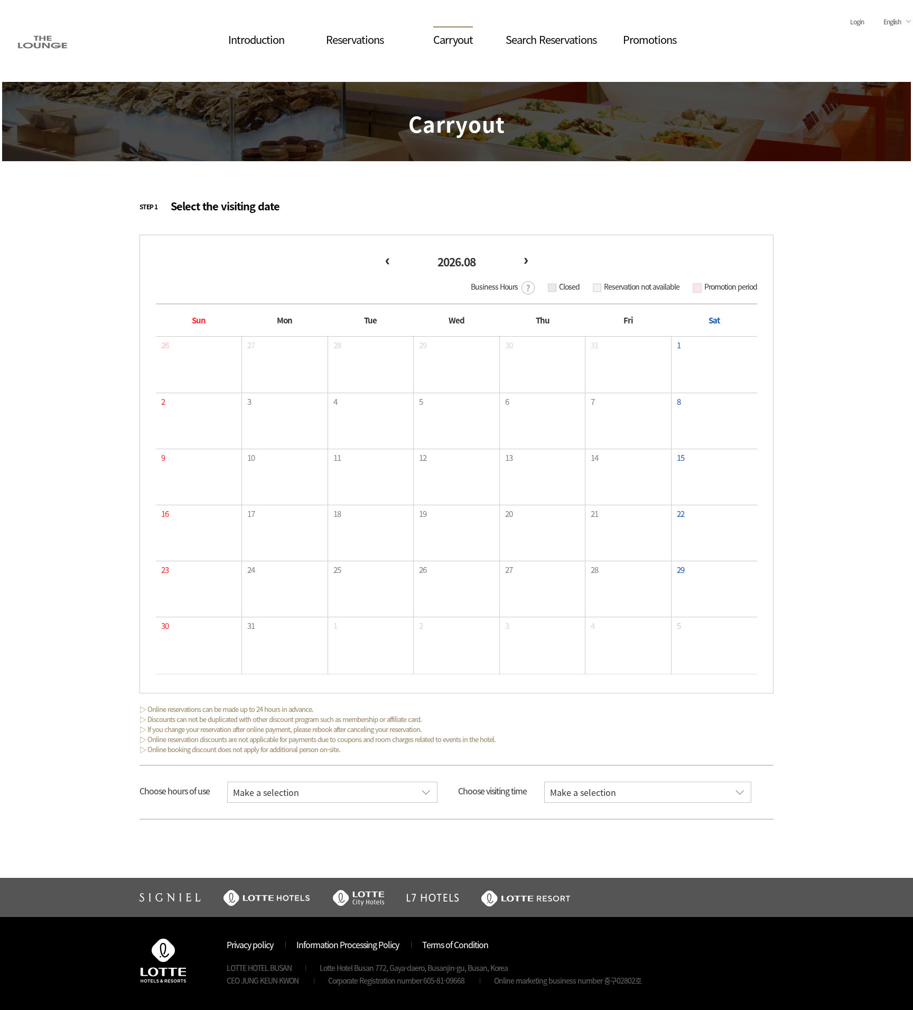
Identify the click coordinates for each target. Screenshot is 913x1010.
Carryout (453, 39)
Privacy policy (250, 944)
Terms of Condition (455, 944)
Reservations (355, 39)
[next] (526, 261)
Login (857, 21)
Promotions (649, 39)
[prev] (387, 261)
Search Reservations (551, 39)
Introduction (256, 39)
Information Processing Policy (347, 944)
